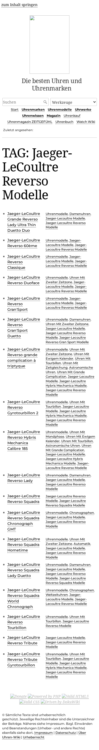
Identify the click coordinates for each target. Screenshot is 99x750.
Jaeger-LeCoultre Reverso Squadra (23, 499)
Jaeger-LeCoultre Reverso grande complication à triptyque (23, 357)
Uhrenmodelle (60, 109)
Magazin (53, 116)
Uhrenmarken (33, 109)
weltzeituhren (57, 595)
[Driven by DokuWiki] (60, 701)
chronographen (81, 513)
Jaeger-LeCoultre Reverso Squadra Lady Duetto (23, 570)
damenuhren (80, 214)
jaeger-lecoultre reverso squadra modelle (66, 503)
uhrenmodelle (57, 214)
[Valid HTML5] (75, 696)
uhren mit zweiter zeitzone (65, 280)
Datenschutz (65, 733)
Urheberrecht (33, 737)
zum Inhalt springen (19, 4)
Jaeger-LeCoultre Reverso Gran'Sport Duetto (23, 327)
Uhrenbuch (64, 122)
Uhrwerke (83, 109)
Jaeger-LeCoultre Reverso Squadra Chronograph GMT (23, 521)
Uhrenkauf (72, 116)
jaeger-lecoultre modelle (65, 218)
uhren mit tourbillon (77, 441)
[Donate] (18, 696)
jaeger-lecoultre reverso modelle (66, 263)
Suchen (45, 102)
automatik (82, 544)
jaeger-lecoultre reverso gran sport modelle (67, 340)
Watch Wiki (86, 122)
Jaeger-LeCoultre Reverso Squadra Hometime (23, 545)
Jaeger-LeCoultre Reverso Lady (23, 478)
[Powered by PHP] (44, 696)
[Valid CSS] (29, 701)
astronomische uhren (63, 445)
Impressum (43, 733)
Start (14, 109)
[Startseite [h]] (49, 43)
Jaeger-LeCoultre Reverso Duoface (23, 280)
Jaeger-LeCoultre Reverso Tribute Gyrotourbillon (23, 659)
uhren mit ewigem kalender (67, 356)
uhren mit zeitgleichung (62, 365)
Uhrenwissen (33, 116)
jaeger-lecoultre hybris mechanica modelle (64, 461)
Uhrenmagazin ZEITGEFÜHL (29, 122)
